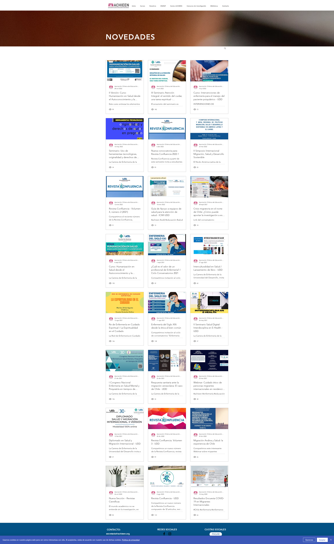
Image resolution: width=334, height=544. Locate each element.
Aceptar (322, 540)
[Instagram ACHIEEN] (170, 534)
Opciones (309, 540)
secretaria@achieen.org (118, 534)
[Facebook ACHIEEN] (164, 534)
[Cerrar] (330, 540)
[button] (225, 48)
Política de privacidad (131, 540)
